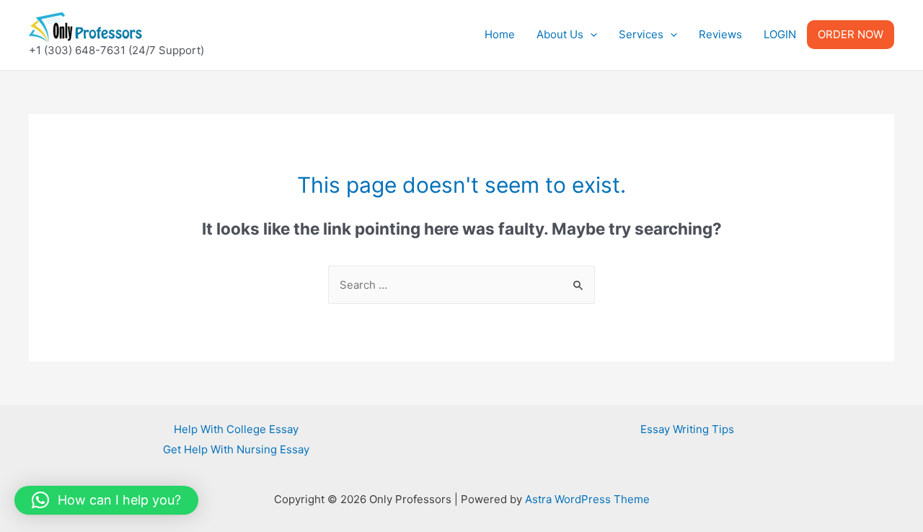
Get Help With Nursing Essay (236, 449)
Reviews (720, 34)
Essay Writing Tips (687, 429)
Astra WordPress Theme (587, 499)
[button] (106, 500)
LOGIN (780, 34)
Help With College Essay (236, 429)
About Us (559, 34)
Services (641, 34)
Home (500, 34)
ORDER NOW (850, 34)
